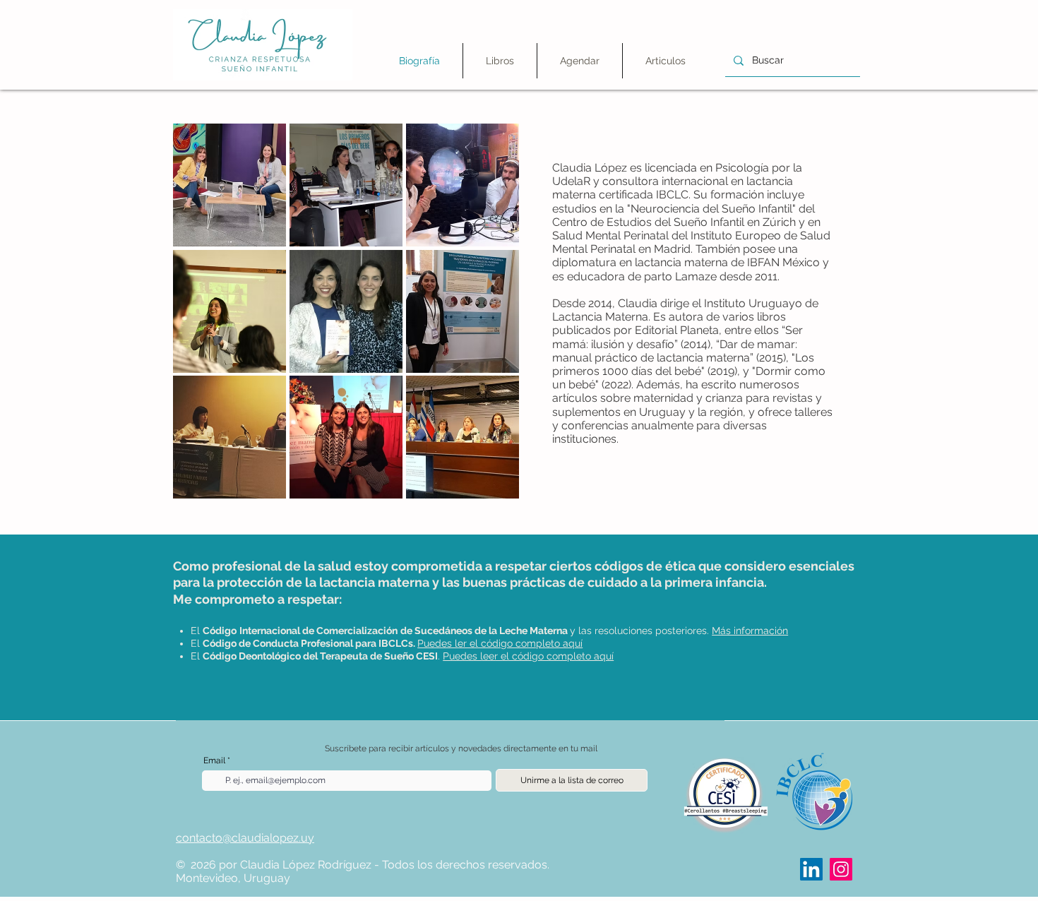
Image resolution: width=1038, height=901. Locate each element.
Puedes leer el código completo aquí (528, 656)
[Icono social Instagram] (841, 869)
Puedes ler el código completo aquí (500, 643)
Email (214, 760)
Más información (750, 630)
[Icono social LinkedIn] (811, 869)
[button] (500, 60)
